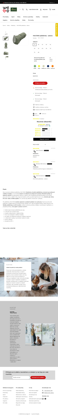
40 (46, 44)
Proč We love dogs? (33, 390)
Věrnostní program (20, 398)
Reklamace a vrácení (21, 394)
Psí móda (5, 402)
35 (42, 44)
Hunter (35, 38)
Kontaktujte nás (33, 394)
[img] (36, 148)
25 (34, 44)
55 (38, 48)
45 (50, 44)
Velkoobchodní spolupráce (35, 398)
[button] (36, 118)
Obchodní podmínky (34, 400)
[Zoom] (19, 38)
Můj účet (18, 404)
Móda (23, 20)
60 (42, 48)
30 (38, 44)
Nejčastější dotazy (20, 392)
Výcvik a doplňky (14, 20)
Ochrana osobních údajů (35, 402)
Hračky (38, 16)
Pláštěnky (13, 25)
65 (46, 48)
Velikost (35, 41)
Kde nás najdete (33, 392)
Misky (18, 16)
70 (50, 48)
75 (34, 52)
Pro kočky (31, 20)
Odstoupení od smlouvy (21, 396)
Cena (34, 73)
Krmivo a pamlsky (28, 16)
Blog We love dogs (20, 402)
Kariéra (30, 396)
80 (38, 52)
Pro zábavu (5, 398)
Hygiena (5, 20)
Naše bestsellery (20, 390)
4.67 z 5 (48, 124)
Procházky (6, 16)
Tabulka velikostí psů (21, 400)
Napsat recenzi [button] (44, 139)
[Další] (5, 58)
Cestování (45, 16)
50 (34, 48)
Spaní (12, 16)
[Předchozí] (5, 32)
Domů (4, 25)
